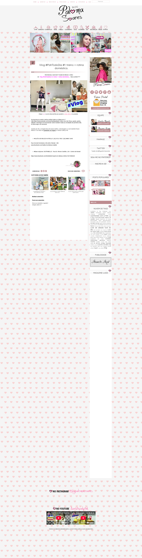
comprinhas (103, 214)
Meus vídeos (52, 2)
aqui (44, 114)
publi (109, 237)
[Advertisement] (101, 298)
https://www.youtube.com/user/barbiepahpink (46, 121)
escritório (109, 221)
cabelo (93, 212)
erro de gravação (102, 221)
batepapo (106, 211)
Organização (99, 236)
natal (105, 234)
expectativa (95, 224)
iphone (105, 226)
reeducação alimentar (98, 240)
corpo (109, 214)
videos (102, 248)
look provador (97, 229)
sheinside (108, 243)
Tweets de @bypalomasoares (100, 151)
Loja (89, 2)
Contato (72, 2)
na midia (102, 234)
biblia (110, 211)
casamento (99, 212)
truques (105, 246)
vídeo (99, 248)
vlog (32, 72)
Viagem (96, 248)
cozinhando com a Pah (99, 216)
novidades (92, 235)
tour (101, 246)
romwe (103, 241)
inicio (102, 226)
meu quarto (93, 234)
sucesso (96, 244)
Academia (93, 211)
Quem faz (42, 2)
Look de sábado (97, 228)
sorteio (92, 244)
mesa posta (107, 231)
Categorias (81, 2)
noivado (109, 234)
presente (102, 237)
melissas (102, 231)
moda (97, 234)
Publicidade (62, 2)
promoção (106, 237)
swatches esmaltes (103, 244)
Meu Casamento (107, 233)
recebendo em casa (97, 239)
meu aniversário (98, 233)
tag (110, 244)
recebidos (108, 239)
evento (91, 224)
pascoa (109, 236)
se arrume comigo (100, 243)
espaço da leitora (103, 223)
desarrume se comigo (105, 219)
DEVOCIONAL (94, 220)
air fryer (100, 211)
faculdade (100, 224)
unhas (92, 248)
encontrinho (93, 221)
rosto (106, 241)
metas (91, 233)
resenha (93, 241)
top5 (98, 246)
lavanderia (109, 226)
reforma (109, 240)
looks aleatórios (104, 229)
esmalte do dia (94, 223)
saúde (92, 243)
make (98, 231)
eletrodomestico (107, 220)
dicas (101, 220)
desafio (98, 219)
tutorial (109, 246)
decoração (101, 217)
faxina (92, 226)
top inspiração (93, 246)
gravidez (99, 226)
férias (95, 226)
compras (94, 214)
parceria (105, 235)
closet (105, 212)
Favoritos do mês (107, 224)
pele (95, 237)
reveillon (98, 241)
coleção (109, 212)
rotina (109, 241)
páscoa (92, 237)
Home (34, 2)
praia (98, 237)
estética (109, 223)
